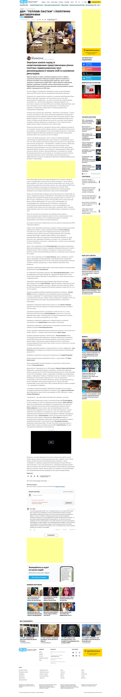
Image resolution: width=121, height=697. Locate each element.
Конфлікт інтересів (44, 674)
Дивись (85, 336)
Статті (48, 2)
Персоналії (42, 677)
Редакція (41, 654)
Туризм (82, 675)
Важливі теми (24, 5)
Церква (62, 675)
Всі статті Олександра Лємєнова (37, 481)
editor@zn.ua (53, 663)
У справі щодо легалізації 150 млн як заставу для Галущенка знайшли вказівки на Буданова (89, 190)
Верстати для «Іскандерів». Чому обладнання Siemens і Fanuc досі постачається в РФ (91, 292)
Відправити (69, 502)
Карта (40, 660)
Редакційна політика (43, 658)
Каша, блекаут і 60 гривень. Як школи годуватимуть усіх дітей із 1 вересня (89, 204)
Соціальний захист (44, 670)
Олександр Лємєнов (37, 58)
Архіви (40, 652)
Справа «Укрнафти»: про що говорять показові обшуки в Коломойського (88, 145)
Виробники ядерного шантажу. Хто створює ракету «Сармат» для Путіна (90, 273)
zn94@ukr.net (53, 659)
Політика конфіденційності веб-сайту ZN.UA (93, 692)
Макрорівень (21, 674)
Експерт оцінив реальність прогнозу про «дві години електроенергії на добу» (89, 197)
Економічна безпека (44, 675)
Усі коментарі (51, 535)
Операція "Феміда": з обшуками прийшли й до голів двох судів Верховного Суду (89, 182)
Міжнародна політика (23, 672)
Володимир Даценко (46, 642)
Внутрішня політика (23, 670)
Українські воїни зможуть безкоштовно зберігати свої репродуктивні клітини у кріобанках (89, 168)
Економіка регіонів (23, 679)
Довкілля (62, 674)
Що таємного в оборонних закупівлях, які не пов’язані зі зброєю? (88, 129)
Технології (62, 672)
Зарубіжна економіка (44, 672)
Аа (89, 2)
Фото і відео (54, 2)
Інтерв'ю (61, 2)
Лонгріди (67, 2)
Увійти (85, 2)
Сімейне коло (84, 674)
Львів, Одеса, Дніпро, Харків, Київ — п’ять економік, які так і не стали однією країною (89, 211)
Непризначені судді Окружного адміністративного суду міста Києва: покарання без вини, (88, 159)
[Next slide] (100, 5)
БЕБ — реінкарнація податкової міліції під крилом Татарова (88, 121)
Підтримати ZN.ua (96, 2)
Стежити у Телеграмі (39, 577)
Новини (44, 2)
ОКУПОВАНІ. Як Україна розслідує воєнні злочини (88, 151)
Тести (72, 2)
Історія (82, 672)
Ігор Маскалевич (86, 642)
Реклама (41, 656)
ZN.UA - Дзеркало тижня (91, 95)
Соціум (82, 670)
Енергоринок (22, 675)
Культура (62, 677)
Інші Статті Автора (89, 255)
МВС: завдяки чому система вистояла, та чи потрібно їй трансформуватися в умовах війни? (89, 137)
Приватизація (22, 677)
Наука (61, 670)
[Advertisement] (51, 169)
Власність (83, 677)
